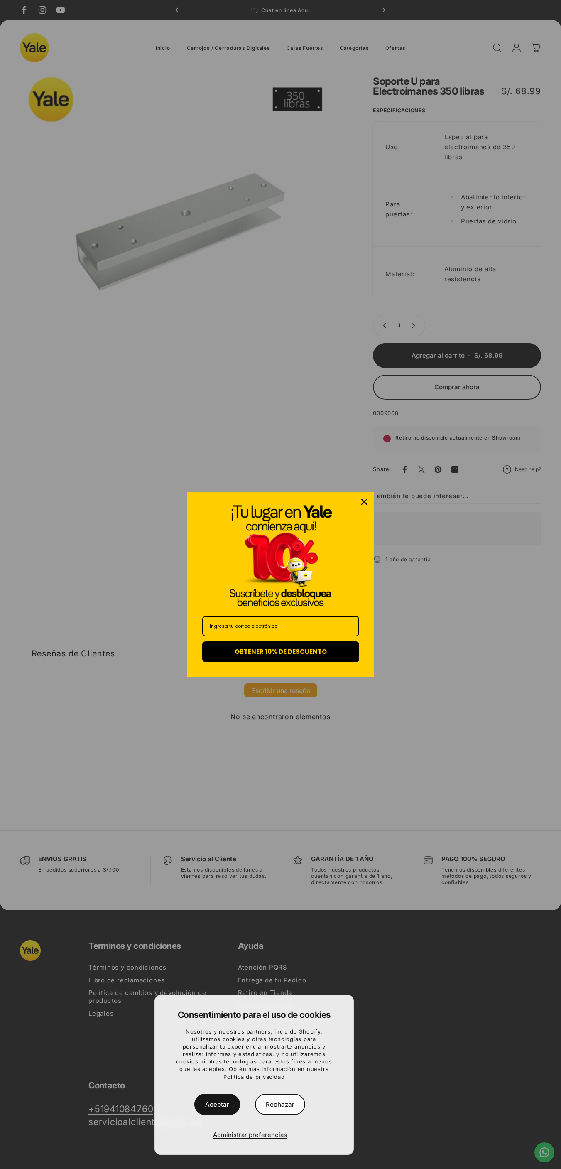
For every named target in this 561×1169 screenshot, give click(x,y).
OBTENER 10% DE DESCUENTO (281, 651)
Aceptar (217, 1104)
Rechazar (280, 1104)
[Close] (364, 502)
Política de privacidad (253, 1076)
